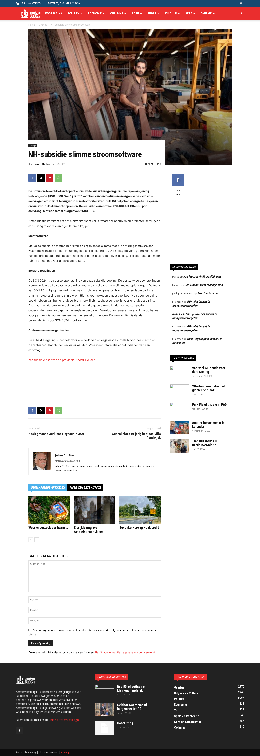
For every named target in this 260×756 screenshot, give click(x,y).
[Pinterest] (49, 178)
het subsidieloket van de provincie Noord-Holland (61, 360)
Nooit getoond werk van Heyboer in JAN (56, 434)
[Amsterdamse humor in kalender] (179, 427)
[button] (241, 3)
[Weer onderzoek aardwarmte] (49, 510)
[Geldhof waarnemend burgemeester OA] (104, 709)
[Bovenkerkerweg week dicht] (140, 510)
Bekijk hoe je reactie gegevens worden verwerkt (125, 652)
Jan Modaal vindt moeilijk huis (202, 276)
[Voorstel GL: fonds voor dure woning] (179, 372)
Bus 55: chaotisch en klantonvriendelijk (131, 688)
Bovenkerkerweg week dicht (139, 528)
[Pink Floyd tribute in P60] (179, 409)
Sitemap (65, 752)
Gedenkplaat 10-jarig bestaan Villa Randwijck (136, 436)
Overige (206, 13)
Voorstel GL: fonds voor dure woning (208, 370)
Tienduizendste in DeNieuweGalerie (205, 443)
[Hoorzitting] (104, 728)
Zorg (135, 13)
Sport (152, 13)
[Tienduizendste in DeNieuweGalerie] (179, 446)
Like (177, 175)
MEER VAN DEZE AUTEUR (85, 487)
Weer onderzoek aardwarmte (48, 528)
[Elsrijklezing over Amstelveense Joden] (94, 510)
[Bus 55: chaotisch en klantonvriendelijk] (104, 691)
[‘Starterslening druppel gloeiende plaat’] (179, 391)
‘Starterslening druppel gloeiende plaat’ (208, 388)
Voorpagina (53, 13)
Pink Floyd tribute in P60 (209, 404)
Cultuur (171, 13)
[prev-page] (30, 539)
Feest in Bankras (208, 293)
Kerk (188, 13)
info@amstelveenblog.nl (64, 720)
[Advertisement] (94, 383)
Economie (95, 13)
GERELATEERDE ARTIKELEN (48, 487)
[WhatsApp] (58, 178)
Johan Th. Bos (42, 163)
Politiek (73, 13)
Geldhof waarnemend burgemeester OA (132, 707)
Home (31, 24)
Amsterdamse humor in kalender (208, 425)
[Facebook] (241, 13)
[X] (41, 178)
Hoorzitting (125, 723)
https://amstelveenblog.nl (67, 460)
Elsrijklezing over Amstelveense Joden (89, 530)
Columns (116, 13)
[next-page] (36, 539)
